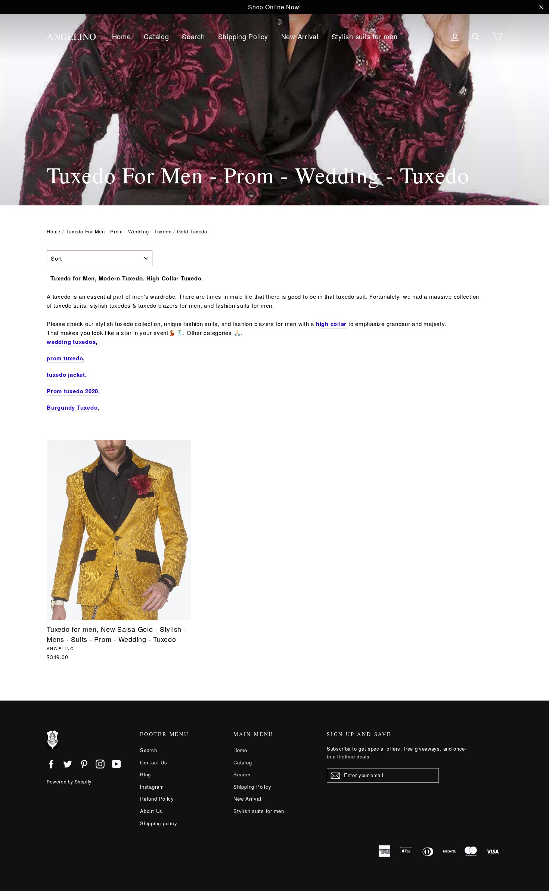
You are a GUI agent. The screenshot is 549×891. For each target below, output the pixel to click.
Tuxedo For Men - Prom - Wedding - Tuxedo (118, 231)
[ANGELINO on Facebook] (51, 764)
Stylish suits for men (365, 36)
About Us (151, 810)
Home (121, 36)
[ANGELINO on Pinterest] (84, 764)
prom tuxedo (65, 358)
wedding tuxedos (71, 342)
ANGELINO (71, 36)
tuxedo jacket (66, 374)
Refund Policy (157, 798)
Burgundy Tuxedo (72, 407)
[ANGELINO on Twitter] (67, 764)
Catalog (156, 36)
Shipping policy (158, 823)
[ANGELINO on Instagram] (100, 764)
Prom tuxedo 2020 (72, 391)
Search (193, 36)
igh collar (333, 324)
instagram (152, 786)
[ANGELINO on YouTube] (116, 764)
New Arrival (300, 36)
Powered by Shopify (69, 781)
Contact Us (153, 762)
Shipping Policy (243, 36)
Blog (145, 774)
